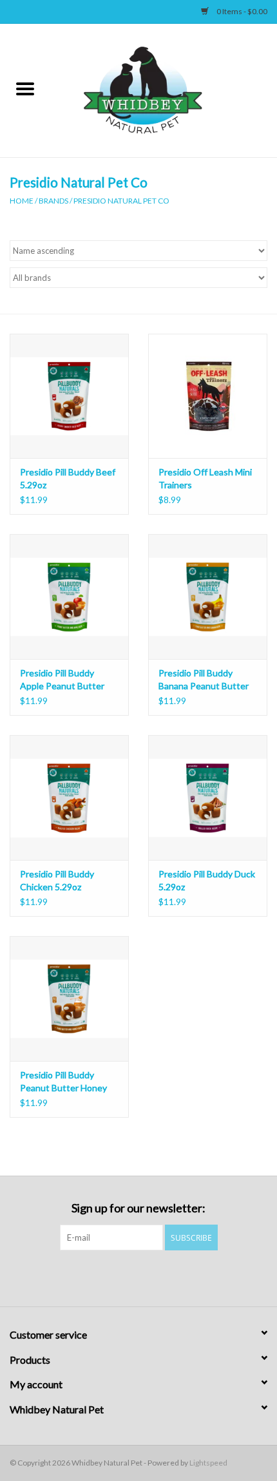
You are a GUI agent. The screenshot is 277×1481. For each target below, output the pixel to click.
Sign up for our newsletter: (138, 1208)
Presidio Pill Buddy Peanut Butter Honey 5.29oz (63, 1081)
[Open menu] (25, 88)
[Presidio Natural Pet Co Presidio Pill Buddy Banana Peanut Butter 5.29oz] (207, 596)
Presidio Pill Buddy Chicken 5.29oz (57, 880)
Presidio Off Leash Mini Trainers (205, 478)
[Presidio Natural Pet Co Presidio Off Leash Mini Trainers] (207, 396)
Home (21, 200)
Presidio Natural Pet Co (121, 200)
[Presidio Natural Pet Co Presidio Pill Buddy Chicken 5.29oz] (69, 797)
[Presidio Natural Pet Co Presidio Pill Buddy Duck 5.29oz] (207, 797)
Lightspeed (208, 1462)
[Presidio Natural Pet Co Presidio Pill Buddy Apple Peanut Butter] (69, 596)
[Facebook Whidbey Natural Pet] (127, 1276)
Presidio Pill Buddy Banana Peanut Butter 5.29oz (203, 680)
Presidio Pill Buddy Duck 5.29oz (206, 880)
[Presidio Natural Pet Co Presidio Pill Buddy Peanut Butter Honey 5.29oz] (69, 998)
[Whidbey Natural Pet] (163, 89)
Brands (53, 200)
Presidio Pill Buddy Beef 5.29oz (67, 478)
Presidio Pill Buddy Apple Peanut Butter (62, 679)
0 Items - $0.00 (241, 11)
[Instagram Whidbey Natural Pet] (150, 1276)
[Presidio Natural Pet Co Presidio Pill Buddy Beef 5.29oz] (69, 396)
